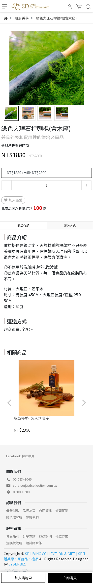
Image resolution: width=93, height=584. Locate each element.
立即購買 (70, 577)
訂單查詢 (29, 536)
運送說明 (45, 536)
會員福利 (12, 536)
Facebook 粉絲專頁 (20, 456)
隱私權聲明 (14, 517)
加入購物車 (23, 577)
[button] (81, 68)
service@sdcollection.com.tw (35, 485)
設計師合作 (34, 543)
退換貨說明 (14, 543)
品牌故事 (29, 510)
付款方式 (61, 536)
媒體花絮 (61, 510)
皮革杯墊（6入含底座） (33, 418)
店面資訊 (45, 510)
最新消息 (12, 510)
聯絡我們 (32, 517)
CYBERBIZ (16, 564)
